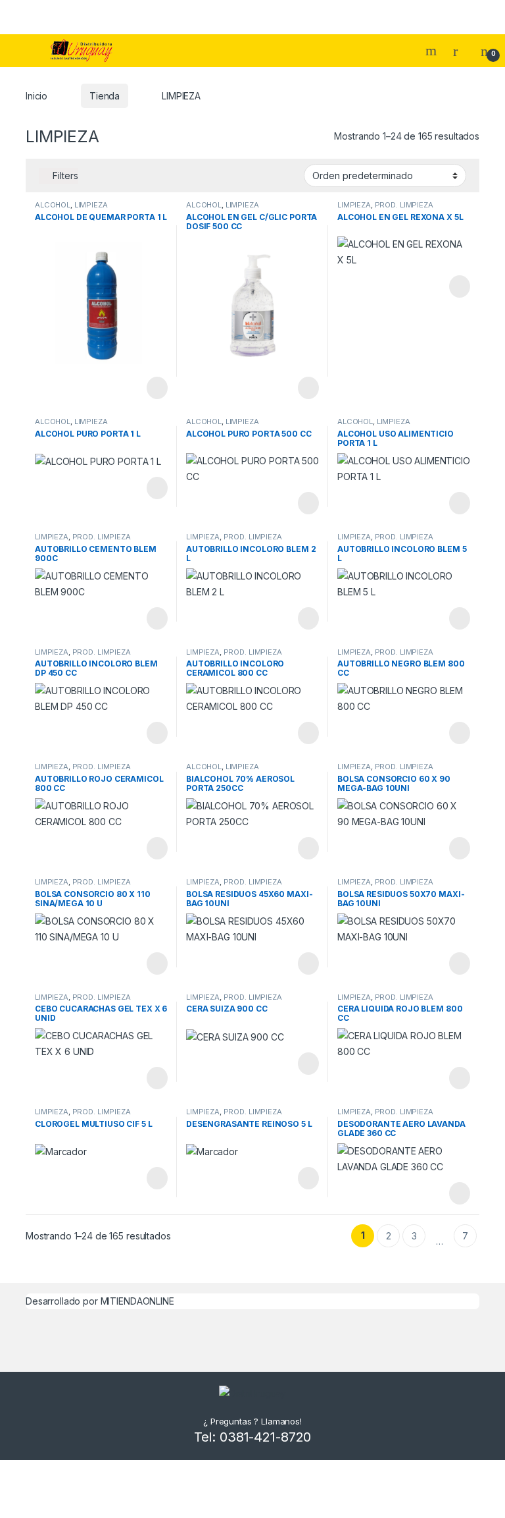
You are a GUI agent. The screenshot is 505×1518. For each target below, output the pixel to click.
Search (432, 50)
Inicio (36, 95)
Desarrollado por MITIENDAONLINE (100, 1301)
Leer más (157, 388)
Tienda (104, 95)
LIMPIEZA (91, 204)
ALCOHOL (52, 204)
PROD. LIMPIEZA (404, 204)
